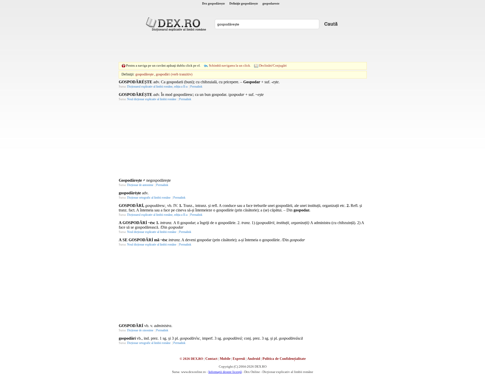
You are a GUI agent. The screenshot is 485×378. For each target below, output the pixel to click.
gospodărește (144, 74)
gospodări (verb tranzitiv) (174, 74)
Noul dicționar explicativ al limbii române (151, 99)
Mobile (225, 359)
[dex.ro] (177, 24)
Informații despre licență (225, 372)
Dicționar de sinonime (140, 330)
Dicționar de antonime (140, 185)
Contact (211, 359)
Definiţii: (128, 74)
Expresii (239, 359)
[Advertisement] (242, 46)
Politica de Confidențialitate (284, 359)
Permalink (196, 86)
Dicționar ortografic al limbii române (149, 197)
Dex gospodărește (213, 3)
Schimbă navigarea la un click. (230, 65)
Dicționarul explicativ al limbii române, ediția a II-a (157, 86)
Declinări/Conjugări (273, 65)
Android (253, 359)
